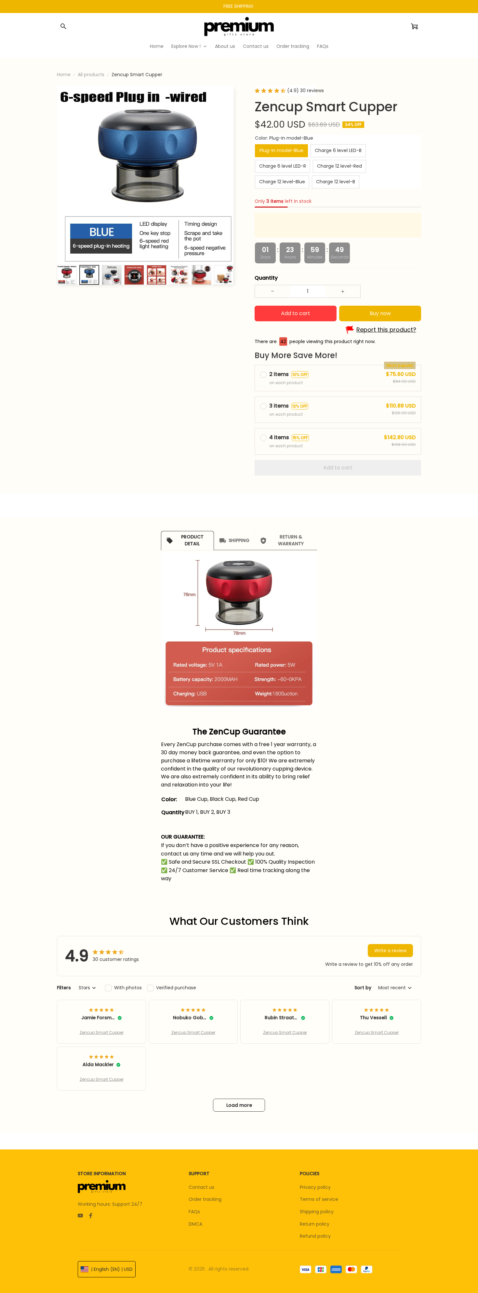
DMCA (195, 1224)
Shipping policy (317, 1211)
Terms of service (319, 1199)
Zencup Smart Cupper (102, 1032)
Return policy (314, 1224)
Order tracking (205, 1199)
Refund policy (315, 1236)
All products (91, 74)
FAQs (194, 1211)
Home (64, 74)
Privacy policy (315, 1187)
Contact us (201, 1187)
